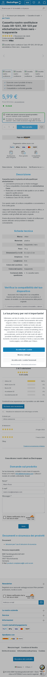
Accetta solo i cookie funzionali (24, 360)
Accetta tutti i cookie (24, 350)
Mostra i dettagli (24, 355)
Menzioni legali (15, 364)
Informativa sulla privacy (28, 364)
